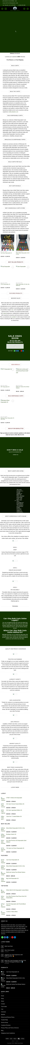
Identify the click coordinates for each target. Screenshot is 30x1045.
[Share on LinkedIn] (23, 351)
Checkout (3, 1011)
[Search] (6, 9)
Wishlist (3, 1014)
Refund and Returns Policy (7, 1017)
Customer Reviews (5, 1025)
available (13, 317)
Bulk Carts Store (9, 946)
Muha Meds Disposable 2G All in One (22, 253)
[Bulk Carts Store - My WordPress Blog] (15, 8)
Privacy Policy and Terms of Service (10, 1027)
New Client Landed (9, 950)
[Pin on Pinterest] (21, 351)
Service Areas (4, 1022)
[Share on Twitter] (18, 351)
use (12, 309)
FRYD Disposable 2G (5, 284)
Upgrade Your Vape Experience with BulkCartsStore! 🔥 (14, 955)
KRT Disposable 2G (5, 386)
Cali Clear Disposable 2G (6, 253)
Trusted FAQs (4, 1019)
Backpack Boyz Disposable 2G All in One (7, 419)
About (2, 1001)
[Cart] (28, 9)
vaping (4, 313)
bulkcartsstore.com (13, 111)
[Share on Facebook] (16, 351)
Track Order (4, 1006)
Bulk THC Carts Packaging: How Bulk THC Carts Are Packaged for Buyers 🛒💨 (15, 961)
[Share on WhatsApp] (14, 351)
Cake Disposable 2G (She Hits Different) (22, 285)
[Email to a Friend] (20, 351)
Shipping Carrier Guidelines (8, 1033)
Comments (7, 957)
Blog (2, 1030)
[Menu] (2, 9)
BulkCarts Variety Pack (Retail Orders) (22, 387)
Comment (7, 951)
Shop (2, 998)
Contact (3, 1003)
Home (2, 995)
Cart (2, 1009)
